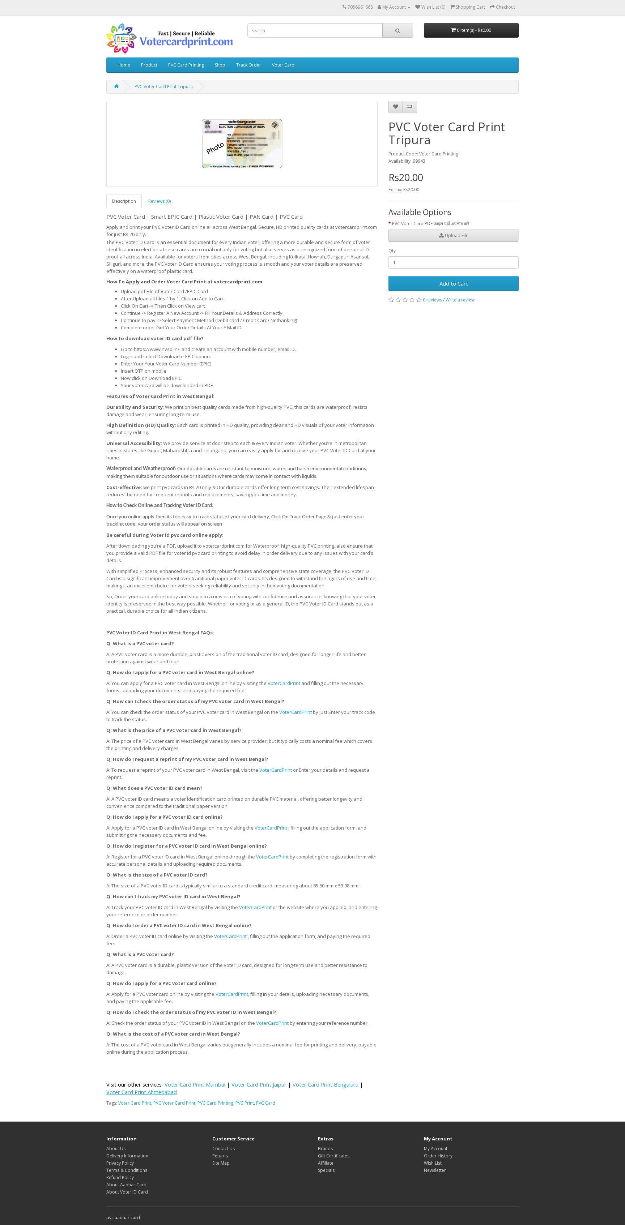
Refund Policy (120, 1177)
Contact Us (223, 1148)
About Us (116, 1148)
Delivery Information (127, 1156)
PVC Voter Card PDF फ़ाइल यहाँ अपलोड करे (430, 223)
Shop (220, 65)
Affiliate (325, 1163)
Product (149, 65)
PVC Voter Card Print (174, 1103)
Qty (392, 251)
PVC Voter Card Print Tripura (164, 86)
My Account (435, 1148)
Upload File (456, 235)
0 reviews (432, 300)
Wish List (433, 1163)
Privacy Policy (120, 1163)
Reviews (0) (159, 201)
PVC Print (244, 1103)
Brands (325, 1148)
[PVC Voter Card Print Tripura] (242, 144)
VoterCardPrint (284, 683)
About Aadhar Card (126, 1185)
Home (124, 65)
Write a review (460, 300)
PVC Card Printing (186, 65)
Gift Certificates (333, 1156)
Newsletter (435, 1170)
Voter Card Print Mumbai (195, 1084)
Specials (326, 1170)
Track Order (248, 65)
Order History (438, 1156)
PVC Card (265, 1103)
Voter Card (283, 65)
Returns (220, 1156)
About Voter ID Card (127, 1192)
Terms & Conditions (126, 1170)
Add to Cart (453, 283)
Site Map (221, 1163)
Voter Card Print (134, 1103)
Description (124, 201)
